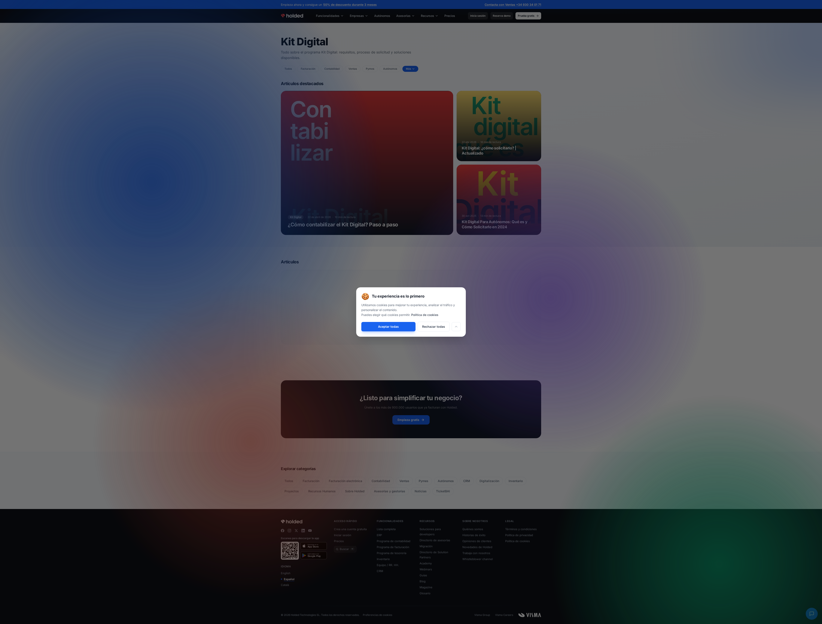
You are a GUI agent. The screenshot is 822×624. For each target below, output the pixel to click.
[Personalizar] (456, 326)
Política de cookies (424, 315)
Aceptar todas (388, 326)
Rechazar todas (433, 326)
